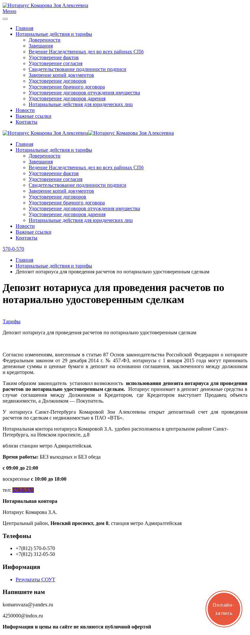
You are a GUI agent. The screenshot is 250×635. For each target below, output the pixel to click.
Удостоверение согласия (55, 63)
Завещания (41, 45)
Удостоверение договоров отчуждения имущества (84, 92)
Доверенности (45, 40)
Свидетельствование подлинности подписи (77, 69)
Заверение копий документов (61, 75)
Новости (25, 110)
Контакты (26, 122)
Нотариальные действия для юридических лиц (81, 104)
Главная (24, 28)
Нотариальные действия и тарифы (54, 34)
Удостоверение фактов (54, 57)
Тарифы (12, 321)
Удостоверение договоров (57, 81)
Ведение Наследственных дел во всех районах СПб (86, 51)
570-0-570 (13, 249)
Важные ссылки (33, 116)
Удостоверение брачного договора (67, 87)
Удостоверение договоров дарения (67, 98)
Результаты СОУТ (35, 579)
